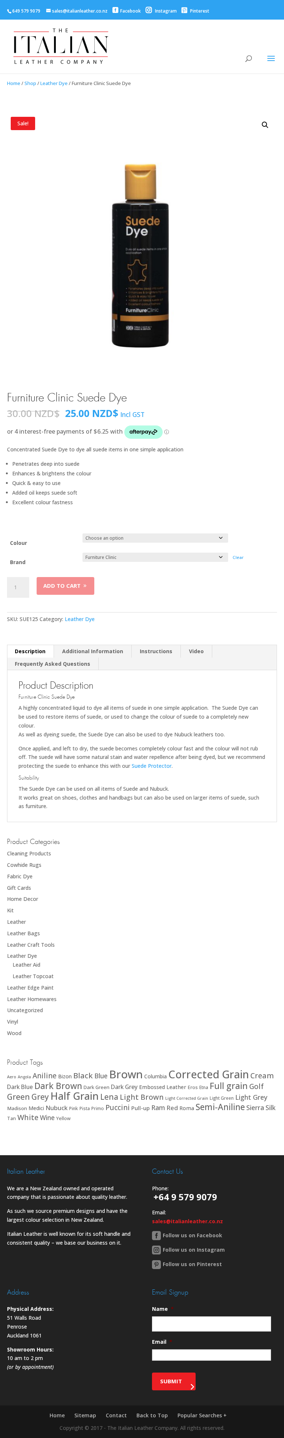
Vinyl (12, 1021)
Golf (256, 1086)
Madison (17, 1108)
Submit (171, 1381)
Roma (186, 1108)
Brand (18, 562)
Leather (16, 921)
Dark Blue (20, 1087)
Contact (116, 1415)
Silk (270, 1107)
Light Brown (142, 1097)
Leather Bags (23, 933)
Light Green (222, 1098)
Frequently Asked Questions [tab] (52, 663)
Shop (30, 83)
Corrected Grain (208, 1074)
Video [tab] (196, 651)
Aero (11, 1076)
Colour (18, 542)
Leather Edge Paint (30, 987)
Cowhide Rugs (24, 864)
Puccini (117, 1107)
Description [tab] (30, 651)
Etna (203, 1087)
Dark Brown (58, 1086)
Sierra (255, 1107)
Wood (14, 1033)
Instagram (165, 11)
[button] (265, 125)
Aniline (45, 1076)
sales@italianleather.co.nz (187, 1221)
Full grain (229, 1086)
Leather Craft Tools (31, 944)
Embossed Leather (162, 1087)
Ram (158, 1107)
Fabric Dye (20, 876)
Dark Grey (124, 1087)
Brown (126, 1074)
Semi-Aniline (220, 1107)
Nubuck (56, 1107)
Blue (101, 1075)
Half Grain (74, 1096)
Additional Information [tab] (92, 651)
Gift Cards (19, 887)
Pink (73, 1108)
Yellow (63, 1118)
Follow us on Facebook (192, 1235)
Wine (47, 1117)
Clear (238, 557)
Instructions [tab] (156, 651)
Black (83, 1075)
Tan (11, 1118)
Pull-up (140, 1108)
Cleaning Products (29, 853)
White (27, 1117)
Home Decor (22, 898)
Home (13, 83)
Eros (193, 1087)
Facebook (130, 11)
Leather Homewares (32, 999)
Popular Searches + (202, 1415)
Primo (97, 1108)
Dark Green (96, 1087)
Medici (36, 1108)
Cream (262, 1076)
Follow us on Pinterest (192, 1264)
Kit (10, 910)
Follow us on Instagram (194, 1249)
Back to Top (152, 1415)
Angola (24, 1076)
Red (172, 1107)
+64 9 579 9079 (185, 1197)
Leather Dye (54, 83)
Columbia (155, 1076)
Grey (40, 1096)
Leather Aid (26, 964)
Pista (85, 1108)
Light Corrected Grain (186, 1098)
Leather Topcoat (33, 976)
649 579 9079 (26, 11)
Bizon (65, 1076)
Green (18, 1096)
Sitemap (85, 1415)
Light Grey (251, 1097)
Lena (109, 1096)
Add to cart (62, 585)
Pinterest (199, 11)
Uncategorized (25, 1010)
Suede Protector (152, 765)
